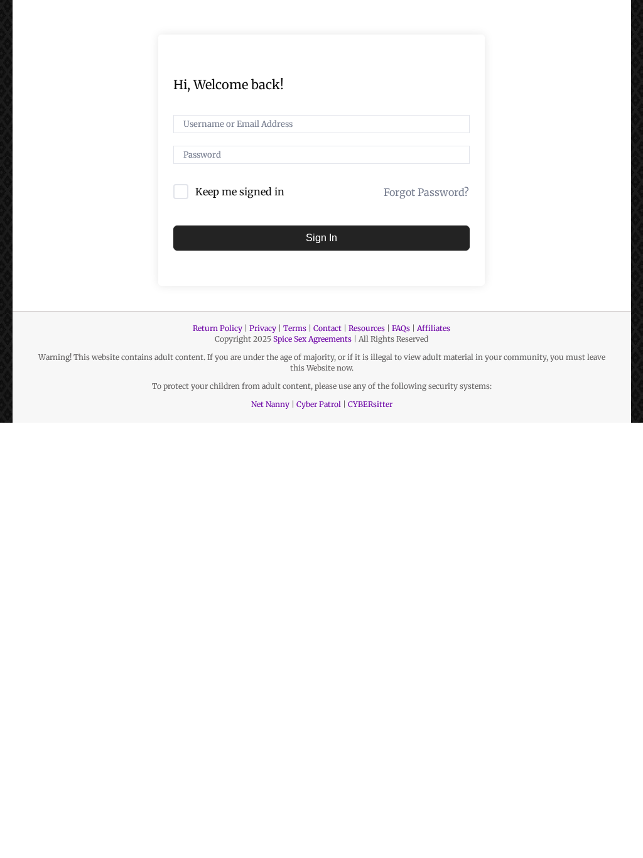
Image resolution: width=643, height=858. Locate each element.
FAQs (401, 328)
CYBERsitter (370, 404)
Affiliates (433, 328)
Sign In (321, 237)
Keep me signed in (239, 191)
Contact (327, 328)
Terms (294, 328)
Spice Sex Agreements (312, 339)
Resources (367, 328)
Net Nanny (270, 404)
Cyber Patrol (318, 404)
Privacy (262, 328)
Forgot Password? (426, 192)
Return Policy (217, 328)
